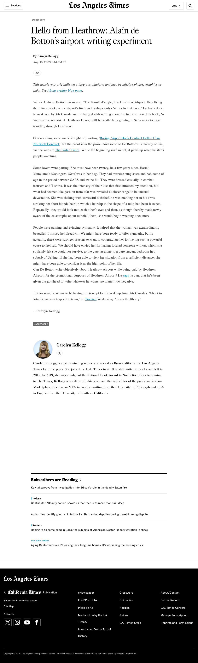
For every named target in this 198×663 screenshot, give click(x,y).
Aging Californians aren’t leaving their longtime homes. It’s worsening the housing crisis (87, 545)
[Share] (37, 73)
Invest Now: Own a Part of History (94, 632)
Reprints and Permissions (177, 623)
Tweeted (90, 299)
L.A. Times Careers (173, 608)
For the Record (170, 600)
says (126, 275)
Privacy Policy (63, 654)
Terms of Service (47, 654)
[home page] (99, 5)
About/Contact (170, 593)
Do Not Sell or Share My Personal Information (116, 654)
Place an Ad (85, 608)
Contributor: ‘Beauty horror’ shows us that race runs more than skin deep (77, 503)
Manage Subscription (174, 615)
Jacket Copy (38, 20)
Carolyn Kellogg (48, 56)
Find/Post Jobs (87, 600)
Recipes (124, 608)
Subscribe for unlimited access (21, 601)
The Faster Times (67, 149)
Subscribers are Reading (54, 479)
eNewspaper (86, 593)
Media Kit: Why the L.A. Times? (93, 618)
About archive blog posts (65, 90)
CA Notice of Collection (82, 654)
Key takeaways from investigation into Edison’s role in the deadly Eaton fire (79, 487)
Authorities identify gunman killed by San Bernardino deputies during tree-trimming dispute (89, 514)
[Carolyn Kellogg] (43, 349)
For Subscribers (40, 541)
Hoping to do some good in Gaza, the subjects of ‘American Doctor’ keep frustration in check (89, 530)
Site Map (9, 606)
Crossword (126, 593)
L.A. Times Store (130, 623)
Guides (123, 615)
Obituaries (126, 600)
